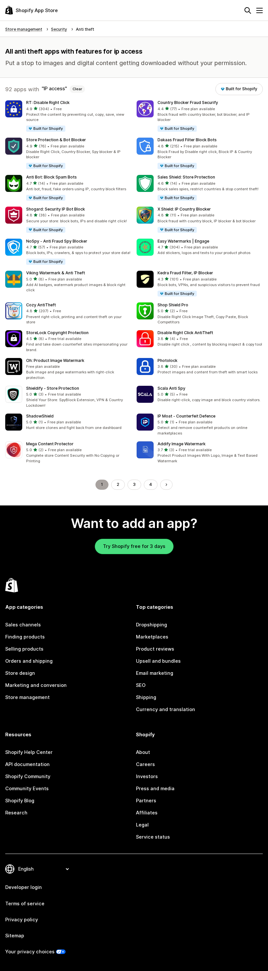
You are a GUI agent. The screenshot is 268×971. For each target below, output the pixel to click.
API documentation (27, 764)
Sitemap (14, 936)
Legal (142, 825)
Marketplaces (152, 637)
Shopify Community (27, 776)
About (143, 752)
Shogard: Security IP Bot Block (55, 209)
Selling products (24, 649)
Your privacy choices (30, 952)
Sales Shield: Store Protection (186, 177)
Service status (153, 837)
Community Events (27, 789)
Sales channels (23, 625)
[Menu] (259, 10)
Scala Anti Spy (171, 388)
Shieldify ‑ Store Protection (52, 388)
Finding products (25, 637)
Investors (147, 776)
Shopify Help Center (29, 752)
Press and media (155, 789)
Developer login (23, 887)
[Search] (247, 10)
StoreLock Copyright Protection (57, 332)
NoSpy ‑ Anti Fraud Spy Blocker (56, 241)
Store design (20, 673)
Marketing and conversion (36, 685)
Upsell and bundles (158, 661)
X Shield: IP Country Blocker (184, 209)
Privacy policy (21, 920)
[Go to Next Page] (166, 485)
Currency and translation (165, 709)
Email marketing (154, 673)
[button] (68, 116)
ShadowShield (40, 416)
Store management (27, 697)
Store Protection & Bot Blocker (56, 139)
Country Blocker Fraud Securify (188, 102)
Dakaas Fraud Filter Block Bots (187, 139)
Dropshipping (151, 625)
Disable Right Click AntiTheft (185, 332)
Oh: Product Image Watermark (55, 360)
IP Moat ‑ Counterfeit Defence (186, 416)
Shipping (146, 697)
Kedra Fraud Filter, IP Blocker (185, 272)
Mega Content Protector (50, 443)
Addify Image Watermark (182, 443)
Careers (145, 764)
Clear (77, 89)
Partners (146, 801)
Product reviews (155, 649)
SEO (140, 685)
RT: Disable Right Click (48, 102)
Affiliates (147, 813)
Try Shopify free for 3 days (134, 546)
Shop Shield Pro (173, 304)
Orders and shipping (29, 661)
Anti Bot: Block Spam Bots (51, 177)
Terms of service (24, 904)
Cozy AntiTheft (41, 304)
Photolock (167, 360)
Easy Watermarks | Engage (183, 241)
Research (16, 813)
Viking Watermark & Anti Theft (55, 272)
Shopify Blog (19, 801)
